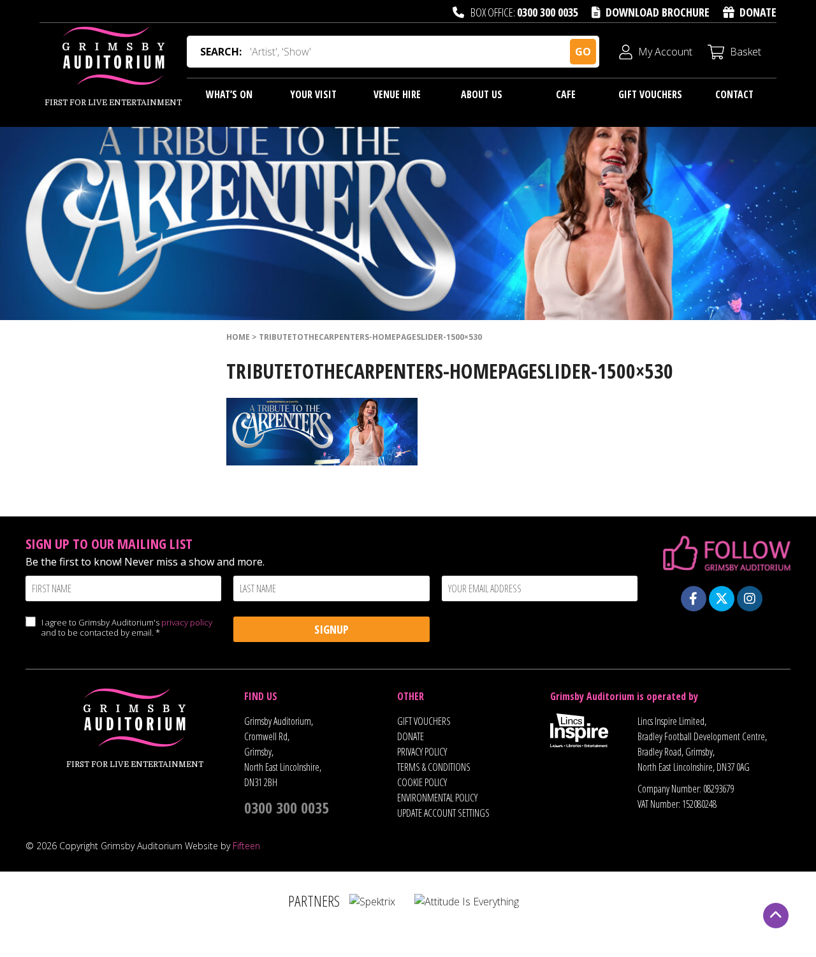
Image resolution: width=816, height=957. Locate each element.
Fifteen (246, 846)
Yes (30, 634)
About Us (481, 94)
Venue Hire (397, 94)
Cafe (566, 94)
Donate (758, 12)
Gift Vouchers (650, 94)
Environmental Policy (437, 798)
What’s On (229, 94)
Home (238, 337)
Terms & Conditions (433, 767)
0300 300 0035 (547, 12)
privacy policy (186, 622)
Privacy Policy (422, 752)
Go (583, 52)
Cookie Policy (422, 782)
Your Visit (313, 94)
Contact (734, 94)
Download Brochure (658, 12)
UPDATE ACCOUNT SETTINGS (443, 813)
